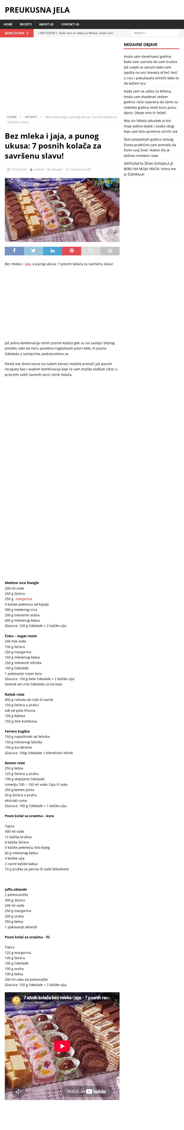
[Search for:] (155, 32)
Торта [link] (9, 783)
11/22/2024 (19, 169)
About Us (46, 24)
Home (8, 24)
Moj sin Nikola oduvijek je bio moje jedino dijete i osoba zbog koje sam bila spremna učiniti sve (151, 126)
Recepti (26, 24)
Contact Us (70, 24)
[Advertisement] (62, 77)
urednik (38, 169)
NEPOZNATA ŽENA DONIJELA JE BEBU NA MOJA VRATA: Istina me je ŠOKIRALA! (150, 169)
